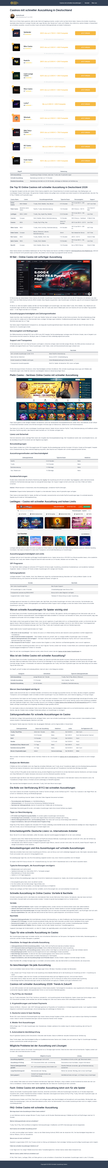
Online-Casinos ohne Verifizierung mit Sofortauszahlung (71, 702)
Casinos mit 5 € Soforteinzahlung (69, 756)
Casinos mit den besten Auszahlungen (68, 651)
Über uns (94, 3)
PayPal (45, 480)
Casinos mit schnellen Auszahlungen (70, 3)
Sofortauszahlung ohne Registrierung (81, 251)
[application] (82, 3)
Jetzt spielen (85, 33)
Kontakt (87, 3)
